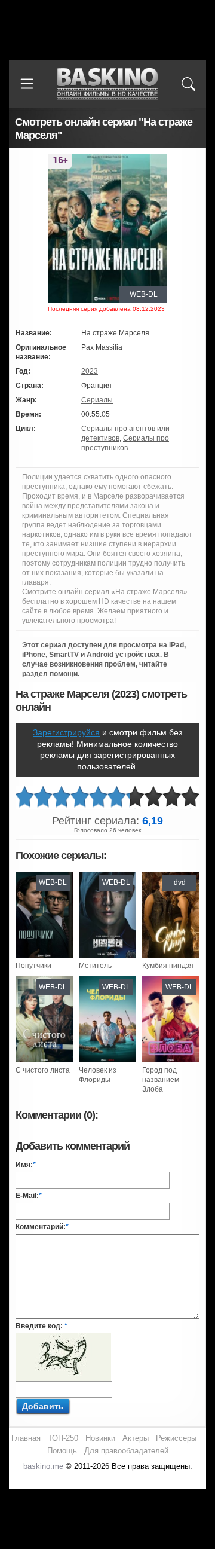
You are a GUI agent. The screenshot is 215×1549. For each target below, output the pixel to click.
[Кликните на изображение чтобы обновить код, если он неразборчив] (63, 1338)
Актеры (135, 1438)
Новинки (100, 1438)
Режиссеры (176, 1438)
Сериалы (97, 400)
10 (190, 797)
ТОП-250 (63, 1438)
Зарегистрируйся (66, 732)
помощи (64, 674)
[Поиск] (188, 84)
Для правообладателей (126, 1450)
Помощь (62, 1450)
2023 (89, 371)
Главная (26, 1438)
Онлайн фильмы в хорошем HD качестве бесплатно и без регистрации (107, 84)
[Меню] (27, 84)
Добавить (43, 1406)
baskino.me (43, 1466)
